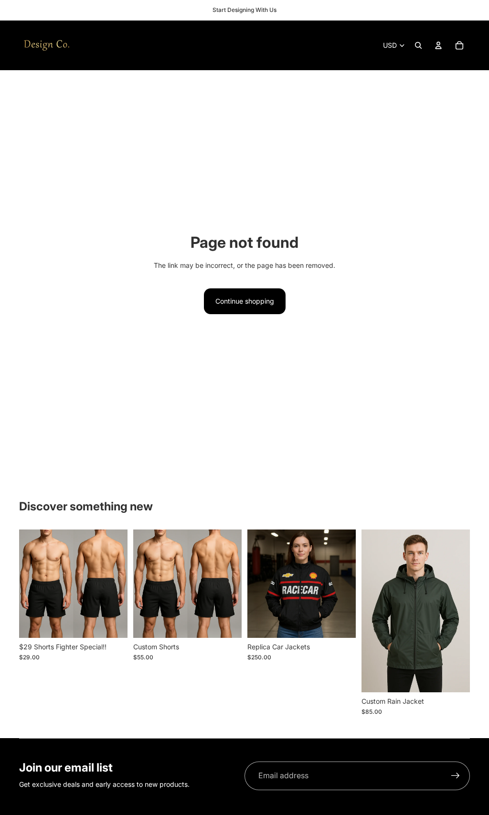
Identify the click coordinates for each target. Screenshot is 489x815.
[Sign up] (456, 776)
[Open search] (418, 45)
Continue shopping (244, 301)
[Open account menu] (438, 45)
